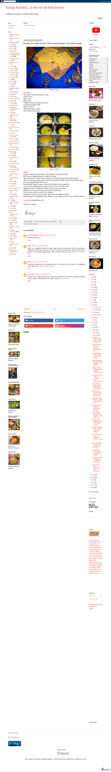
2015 (92, 305)
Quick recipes (14, 190)
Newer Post (27, 309)
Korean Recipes (14, 127)
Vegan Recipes (14, 244)
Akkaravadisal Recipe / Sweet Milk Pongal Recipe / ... (97, 422)
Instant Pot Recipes (13, 119)
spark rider (31, 274)
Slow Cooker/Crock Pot (14, 214)
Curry (11, 81)
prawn (11, 186)
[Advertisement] (55, 33)
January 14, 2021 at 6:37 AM (43, 274)
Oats (11, 171)
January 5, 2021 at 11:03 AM (39, 261)
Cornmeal (12, 75)
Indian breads (14, 115)
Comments (94, 599)
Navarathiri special (13, 166)
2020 (92, 292)
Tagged (12, 233)
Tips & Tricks (13, 238)
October (94, 312)
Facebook (30, 320)
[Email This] (25, 221)
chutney (12, 70)
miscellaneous (14, 157)
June (94, 322)
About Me (12, 25)
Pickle (11, 183)
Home (54, 309)
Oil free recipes (14, 174)
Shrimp (12, 210)
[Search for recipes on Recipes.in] (13, 733)
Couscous (13, 77)
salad (11, 206)
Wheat (12, 254)
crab (11, 79)
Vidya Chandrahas (33, 235)
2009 (92, 487)
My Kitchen (13, 163)
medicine (12, 149)
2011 (92, 482)
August (94, 317)
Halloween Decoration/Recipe (14, 109)
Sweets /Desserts (33, 224)
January (94, 335)
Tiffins (11, 236)
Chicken (12, 68)
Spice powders (14, 222)
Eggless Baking (14, 88)
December (95, 307)
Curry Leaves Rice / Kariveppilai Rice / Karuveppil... (96, 468)
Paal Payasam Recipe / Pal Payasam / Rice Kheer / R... (97, 415)
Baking (12, 46)
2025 (92, 279)
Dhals (11, 84)
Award (12, 44)
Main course (13, 141)
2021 (92, 289)
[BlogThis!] (26, 221)
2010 (92, 485)
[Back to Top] (106, 769)
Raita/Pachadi (14, 196)
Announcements (14, 38)
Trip (11, 242)
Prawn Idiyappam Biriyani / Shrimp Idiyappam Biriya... (97, 363)
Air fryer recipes (14, 34)
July (93, 320)
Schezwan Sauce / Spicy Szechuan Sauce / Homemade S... (97, 378)
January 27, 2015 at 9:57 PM (47, 235)
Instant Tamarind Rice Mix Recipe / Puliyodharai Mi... (97, 348)
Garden (12, 101)
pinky (29, 245)
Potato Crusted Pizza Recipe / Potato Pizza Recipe (97, 356)
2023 (92, 284)
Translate (95, 51)
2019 (92, 295)
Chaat (11, 66)
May (93, 325)
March (94, 330)
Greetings (12, 105)
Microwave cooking (13, 152)
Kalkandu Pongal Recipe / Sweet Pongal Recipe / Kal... (97, 400)
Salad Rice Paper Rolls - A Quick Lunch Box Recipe (97, 429)
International (13, 122)
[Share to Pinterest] (31, 221)
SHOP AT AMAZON (29, 25)
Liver (11, 133)
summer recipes (14, 226)
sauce (11, 208)
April (93, 327)
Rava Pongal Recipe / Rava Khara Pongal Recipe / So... (97, 393)
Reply (29, 240)
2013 (92, 477)
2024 (92, 282)
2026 (92, 277)
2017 (92, 300)
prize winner (13, 188)
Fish (11, 94)
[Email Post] (60, 221)
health (11, 113)
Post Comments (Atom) (38, 312)
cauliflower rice (14, 62)
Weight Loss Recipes (13, 250)
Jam (11, 124)
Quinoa (12, 194)
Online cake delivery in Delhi (46, 266)
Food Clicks (13, 98)
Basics (12, 49)
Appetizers (13, 42)
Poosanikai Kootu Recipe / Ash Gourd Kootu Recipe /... (97, 445)
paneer (12, 181)
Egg (11, 86)
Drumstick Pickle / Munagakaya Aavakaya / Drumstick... (97, 460)
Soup (11, 220)
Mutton (12, 161)
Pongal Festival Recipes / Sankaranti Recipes (96, 408)
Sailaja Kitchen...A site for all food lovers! (35, 7)
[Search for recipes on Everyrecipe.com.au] (13, 737)
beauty (12, 51)
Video (11, 248)
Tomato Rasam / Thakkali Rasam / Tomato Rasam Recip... (97, 370)
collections (13, 72)
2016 (92, 302)
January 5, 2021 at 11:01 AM (39, 245)
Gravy (11, 103)
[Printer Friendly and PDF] (26, 332)
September (95, 315)
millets (12, 155)
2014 (92, 475)
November (95, 309)
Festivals (12, 92)
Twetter (60, 320)
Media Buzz (13, 147)
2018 (92, 297)
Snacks (12, 218)
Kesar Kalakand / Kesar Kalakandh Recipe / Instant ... (97, 437)
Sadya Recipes (14, 202)
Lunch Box (13, 139)
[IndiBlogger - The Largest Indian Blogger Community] (14, 746)
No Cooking (13, 169)
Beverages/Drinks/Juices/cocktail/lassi (14, 54)
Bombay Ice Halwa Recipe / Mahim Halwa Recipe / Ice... (97, 340)
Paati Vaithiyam (14, 177)
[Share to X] (28, 221)
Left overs (13, 130)
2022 (92, 287)
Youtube (30, 325)
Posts (93, 596)
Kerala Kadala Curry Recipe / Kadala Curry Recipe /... (97, 453)
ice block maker (63, 278)
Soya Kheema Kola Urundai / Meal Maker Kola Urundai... (97, 386)
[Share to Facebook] (30, 221)
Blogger (84, 759)
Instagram (61, 325)
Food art (12, 96)
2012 (92, 480)
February (95, 332)
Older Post (81, 309)
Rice (11, 200)
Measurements (14, 143)
